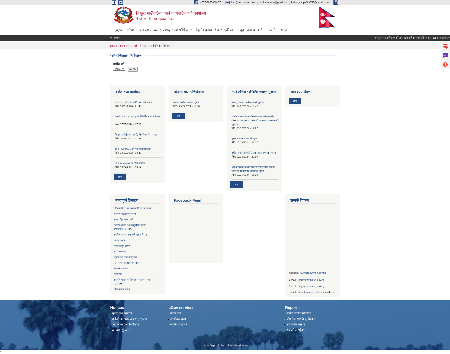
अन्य (120, 177)
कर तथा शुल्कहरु (121, 330)
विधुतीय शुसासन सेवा (207, 30)
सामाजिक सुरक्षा (178, 319)
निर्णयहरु (144, 45)
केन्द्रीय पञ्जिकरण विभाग (125, 213)
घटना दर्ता (175, 313)
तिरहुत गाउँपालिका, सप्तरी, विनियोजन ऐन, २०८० (136, 134)
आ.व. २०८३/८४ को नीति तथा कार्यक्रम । (133, 102)
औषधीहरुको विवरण (122, 289)
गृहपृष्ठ (118, 30)
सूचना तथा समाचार (122, 313)
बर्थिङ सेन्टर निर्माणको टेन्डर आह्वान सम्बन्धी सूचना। (254, 152)
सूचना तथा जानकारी (251, 30)
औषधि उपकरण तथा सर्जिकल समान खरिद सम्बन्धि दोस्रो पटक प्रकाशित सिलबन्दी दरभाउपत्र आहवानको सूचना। (255, 120)
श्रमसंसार (118, 274)
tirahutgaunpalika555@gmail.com (316, 292)
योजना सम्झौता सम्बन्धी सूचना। (186, 102)
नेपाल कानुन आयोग (122, 246)
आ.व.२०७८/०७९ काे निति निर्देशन (130, 163)
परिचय (130, 30)
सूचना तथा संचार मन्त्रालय (125, 257)
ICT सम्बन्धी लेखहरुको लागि (126, 262)
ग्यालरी (271, 30)
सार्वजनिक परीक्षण (296, 330)
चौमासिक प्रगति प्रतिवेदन (301, 319)
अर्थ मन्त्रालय (120, 251)
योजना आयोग (119, 240)
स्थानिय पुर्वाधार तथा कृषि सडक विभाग (130, 234)
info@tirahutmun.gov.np (311, 279)
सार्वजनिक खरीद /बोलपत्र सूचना (129, 319)
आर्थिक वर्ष (118, 63)
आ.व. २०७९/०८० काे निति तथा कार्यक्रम (133, 149)
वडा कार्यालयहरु (149, 30)
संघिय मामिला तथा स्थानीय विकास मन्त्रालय (133, 208)
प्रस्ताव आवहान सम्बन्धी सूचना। (246, 138)
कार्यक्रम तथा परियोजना (176, 30)
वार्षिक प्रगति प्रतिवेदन (299, 313)
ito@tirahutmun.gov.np (310, 286)
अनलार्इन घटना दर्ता (123, 219)
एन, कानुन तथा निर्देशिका (125, 324)
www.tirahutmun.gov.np (313, 272)
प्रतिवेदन (229, 30)
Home (113, 45)
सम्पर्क (284, 30)
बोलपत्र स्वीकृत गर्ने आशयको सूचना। (248, 102)
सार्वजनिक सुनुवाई (296, 324)
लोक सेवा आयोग (121, 268)
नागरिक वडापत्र (178, 324)
